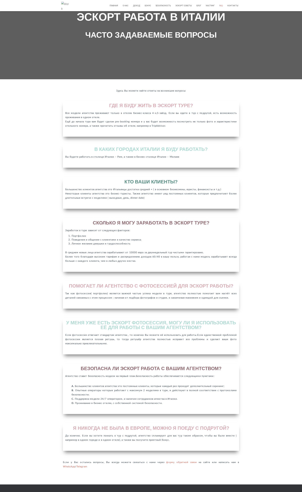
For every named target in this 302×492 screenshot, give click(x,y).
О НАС (125, 6)
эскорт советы (184, 6)
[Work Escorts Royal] (65, 6)
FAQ (221, 6)
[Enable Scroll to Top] (296, 486)
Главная (114, 6)
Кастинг (210, 6)
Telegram (81, 466)
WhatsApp (69, 466)
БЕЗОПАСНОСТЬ (163, 6)
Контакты (232, 6)
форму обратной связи (181, 462)
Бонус (148, 6)
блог (198, 6)
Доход (136, 6)
